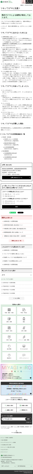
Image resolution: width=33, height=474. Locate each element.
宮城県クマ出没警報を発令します (12, 261)
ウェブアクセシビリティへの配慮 (9, 442)
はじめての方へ (5, 449)
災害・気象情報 (23, 2)
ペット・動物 (16, 426)
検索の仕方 (29, 422)
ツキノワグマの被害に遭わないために (13, 253)
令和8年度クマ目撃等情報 (10, 221)
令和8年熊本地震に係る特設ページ (13, 225)
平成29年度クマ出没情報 (9, 289)
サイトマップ (4, 452)
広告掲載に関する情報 (6, 444)
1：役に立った (7, 194)
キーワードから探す (7, 416)
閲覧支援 (27, 2)
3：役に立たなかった (9, 196)
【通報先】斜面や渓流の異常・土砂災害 (14, 236)
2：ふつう (17, 194)
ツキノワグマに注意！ (8, 279)
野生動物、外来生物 (24, 426)
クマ (3, 275)
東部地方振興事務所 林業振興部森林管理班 (14, 168)
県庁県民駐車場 (21, 466)
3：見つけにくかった (9, 203)
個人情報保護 (4, 440)
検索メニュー (31, 2)
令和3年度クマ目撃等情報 (9, 282)
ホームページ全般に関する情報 (8, 447)
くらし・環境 (10, 426)
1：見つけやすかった (9, 201)
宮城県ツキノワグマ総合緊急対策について (15, 257)
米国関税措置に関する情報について (13, 232)
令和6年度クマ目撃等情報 (10, 264)
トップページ (3, 426)
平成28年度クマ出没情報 (9, 286)
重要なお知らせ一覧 (16, 240)
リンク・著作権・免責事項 (7, 437)
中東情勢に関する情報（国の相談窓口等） (15, 228)
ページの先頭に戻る (16, 432)
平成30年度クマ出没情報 (9, 293)
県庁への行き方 (5, 466)
